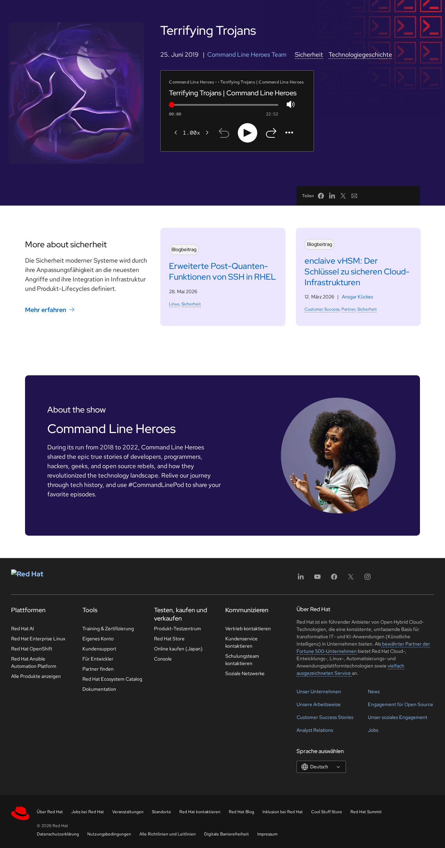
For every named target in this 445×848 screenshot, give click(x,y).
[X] (351, 579)
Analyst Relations (315, 730)
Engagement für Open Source (400, 704)
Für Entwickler (97, 659)
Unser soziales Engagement (397, 717)
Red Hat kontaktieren (199, 812)
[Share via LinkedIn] (332, 196)
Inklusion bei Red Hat (282, 812)
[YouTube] (317, 579)
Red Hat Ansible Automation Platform (33, 662)
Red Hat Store (169, 638)
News (374, 691)
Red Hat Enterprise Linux (38, 638)
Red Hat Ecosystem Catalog (112, 679)
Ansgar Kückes (357, 297)
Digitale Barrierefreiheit (226, 834)
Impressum (267, 834)
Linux (174, 304)
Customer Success (322, 309)
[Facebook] (334, 579)
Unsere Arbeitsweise (319, 704)
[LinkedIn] (301, 579)
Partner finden (98, 669)
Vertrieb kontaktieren (248, 628)
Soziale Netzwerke (245, 673)
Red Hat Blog (241, 812)
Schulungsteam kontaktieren (242, 659)
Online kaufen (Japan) (178, 649)
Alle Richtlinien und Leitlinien (167, 834)
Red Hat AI (22, 628)
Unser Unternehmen (319, 691)
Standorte (161, 812)
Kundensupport (99, 649)
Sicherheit (309, 54)
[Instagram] (367, 579)
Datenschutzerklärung (58, 834)
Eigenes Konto (98, 638)
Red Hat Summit (366, 812)
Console (163, 659)
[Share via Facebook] (321, 196)
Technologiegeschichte (360, 54)
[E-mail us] (354, 196)
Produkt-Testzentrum (177, 628)
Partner (348, 309)
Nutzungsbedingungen (109, 834)
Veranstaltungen (128, 812)
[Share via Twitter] (343, 196)
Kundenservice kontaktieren (241, 642)
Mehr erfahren (45, 309)
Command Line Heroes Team (246, 54)
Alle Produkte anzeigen (36, 676)
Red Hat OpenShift (31, 649)
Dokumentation (99, 689)
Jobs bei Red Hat (87, 812)
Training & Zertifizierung (108, 628)
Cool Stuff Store (326, 812)
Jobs (373, 730)
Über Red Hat (50, 812)
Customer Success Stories (325, 717)
